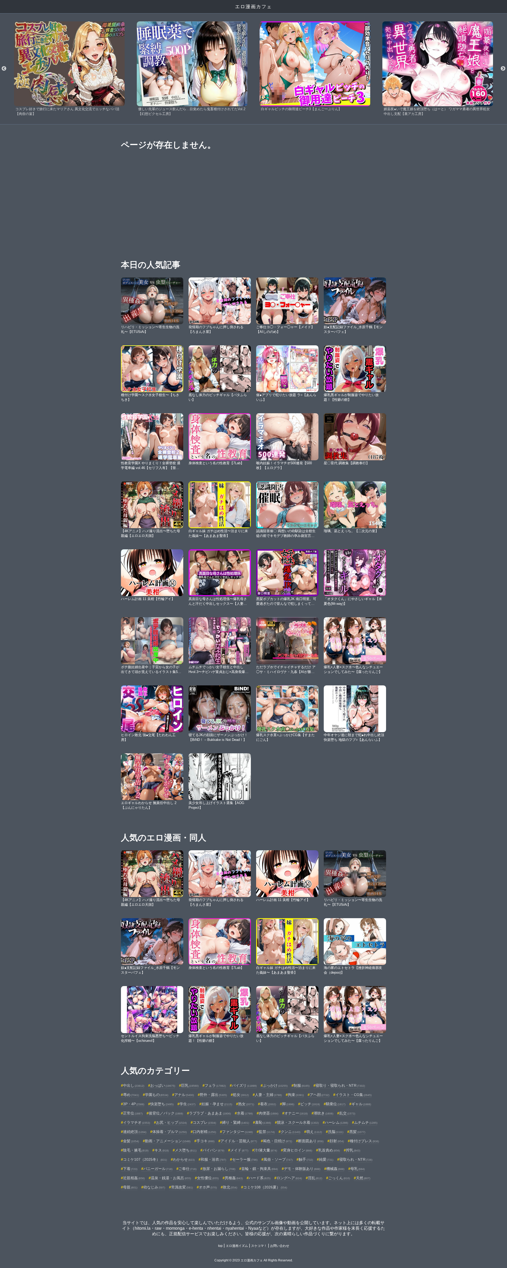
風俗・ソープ (278, 1159)
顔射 (337, 1141)
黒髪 (357, 1132)
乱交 (347, 1113)
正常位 (133, 1113)
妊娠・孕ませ (216, 1104)
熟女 (246, 1104)
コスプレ (204, 1122)
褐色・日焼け (277, 1141)
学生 (187, 1104)
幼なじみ (154, 1187)
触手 (306, 1159)
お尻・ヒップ (171, 1122)
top (220, 1246)
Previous (4, 68)
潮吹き (323, 1113)
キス (161, 1150)
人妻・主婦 (268, 1095)
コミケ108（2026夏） (265, 1187)
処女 (241, 1095)
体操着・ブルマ (169, 1132)
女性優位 (208, 1178)
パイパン (213, 1150)
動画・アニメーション (167, 1141)
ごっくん (339, 1178)
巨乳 (190, 1085)
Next (503, 68)
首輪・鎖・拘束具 (259, 1169)
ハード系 (259, 1178)
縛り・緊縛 (235, 1122)
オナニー (296, 1113)
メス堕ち (185, 1150)
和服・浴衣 (213, 1159)
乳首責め (329, 1150)
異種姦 (234, 1178)
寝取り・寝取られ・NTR (340, 1085)
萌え (314, 1132)
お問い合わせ (279, 1246)
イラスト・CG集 (353, 1095)
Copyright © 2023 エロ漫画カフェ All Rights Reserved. (253, 1260)
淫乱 (315, 1178)
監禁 (267, 1132)
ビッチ (310, 1104)
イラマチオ (136, 1122)
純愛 (326, 1159)
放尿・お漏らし (219, 1169)
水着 (245, 1113)
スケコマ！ (259, 1246)
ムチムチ (365, 1122)
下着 (130, 1169)
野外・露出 (213, 1095)
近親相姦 (134, 1178)
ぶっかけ (275, 1085)
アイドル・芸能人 (238, 1141)
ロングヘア (289, 1178)
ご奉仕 (187, 1169)
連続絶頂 (134, 1132)
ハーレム (336, 1122)
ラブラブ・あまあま (210, 1113)
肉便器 (268, 1113)
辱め (131, 1095)
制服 (301, 1085)
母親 (130, 1187)
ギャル (361, 1104)
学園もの (156, 1095)
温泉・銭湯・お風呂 (171, 1178)
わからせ (184, 1159)
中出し (133, 1085)
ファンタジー (237, 1132)
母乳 (357, 1169)
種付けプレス (364, 1141)
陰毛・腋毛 (135, 1150)
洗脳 (335, 1132)
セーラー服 (244, 1159)
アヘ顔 (319, 1095)
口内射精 (204, 1132)
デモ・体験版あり (302, 1169)
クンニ (290, 1132)
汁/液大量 (265, 1150)
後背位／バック (166, 1113)
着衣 (268, 1104)
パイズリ (244, 1085)
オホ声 (208, 1187)
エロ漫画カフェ (253, 6)
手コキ (205, 1141)
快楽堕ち (161, 1104)
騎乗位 (335, 1104)
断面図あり (310, 1141)
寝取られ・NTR (355, 1159)
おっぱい (162, 1085)
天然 (363, 1178)
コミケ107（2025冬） (145, 1159)
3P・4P (133, 1104)
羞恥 (263, 1122)
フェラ (215, 1085)
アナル (184, 1095)
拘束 (296, 1095)
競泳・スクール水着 (298, 1122)
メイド (239, 1150)
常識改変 (182, 1187)
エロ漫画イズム (237, 1246)
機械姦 (335, 1169)
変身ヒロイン (297, 1150)
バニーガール (157, 1169)
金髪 (131, 1141)
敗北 (230, 1187)
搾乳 (353, 1150)
